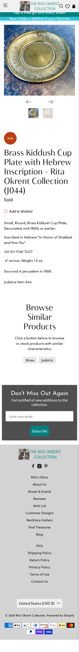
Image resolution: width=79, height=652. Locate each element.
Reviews (39, 498)
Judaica (47, 360)
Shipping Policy (39, 553)
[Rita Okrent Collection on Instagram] (39, 467)
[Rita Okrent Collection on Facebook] (33, 467)
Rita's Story (39, 477)
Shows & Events (39, 491)
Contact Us (39, 581)
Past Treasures (39, 527)
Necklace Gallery (40, 520)
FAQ (39, 545)
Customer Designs (40, 513)
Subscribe (39, 431)
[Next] (50, 102)
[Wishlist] (67, 6)
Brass (30, 360)
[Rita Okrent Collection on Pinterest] (46, 467)
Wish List (39, 505)
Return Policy (39, 560)
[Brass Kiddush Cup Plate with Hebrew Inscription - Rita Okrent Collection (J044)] (39, 60)
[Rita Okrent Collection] (39, 6)
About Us (39, 484)
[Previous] (28, 102)
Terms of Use (39, 574)
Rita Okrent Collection (30, 615)
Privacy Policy (39, 567)
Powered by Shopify (60, 615)
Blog (39, 534)
